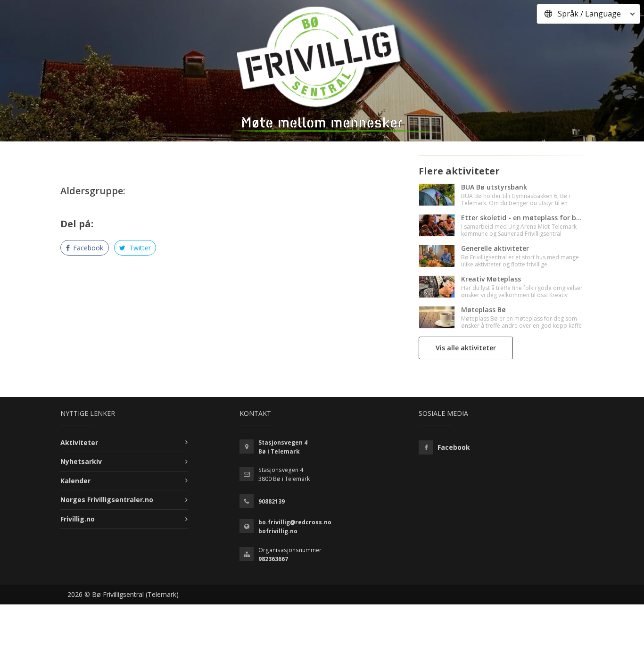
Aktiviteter (79, 442)
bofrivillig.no (277, 531)
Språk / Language (589, 13)
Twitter (139, 247)
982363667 (273, 559)
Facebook (87, 247)
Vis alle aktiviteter (466, 347)
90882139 (271, 501)
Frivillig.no (77, 518)
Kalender (75, 480)
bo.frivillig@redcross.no (294, 522)
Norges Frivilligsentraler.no (106, 499)
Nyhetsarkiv (81, 461)
